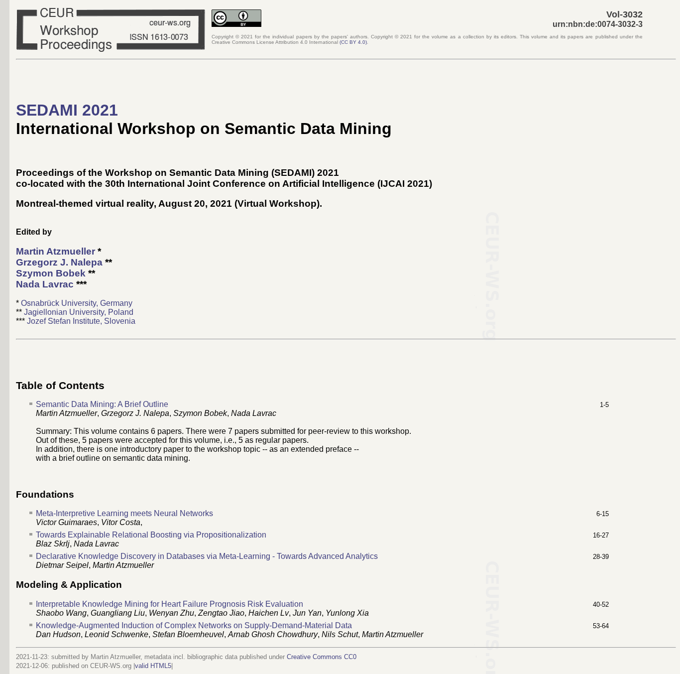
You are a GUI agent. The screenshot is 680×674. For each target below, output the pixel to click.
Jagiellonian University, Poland (78, 312)
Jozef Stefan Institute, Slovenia (81, 321)
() (353, 42)
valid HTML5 (153, 666)
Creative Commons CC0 (321, 657)
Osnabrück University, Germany (76, 303)
